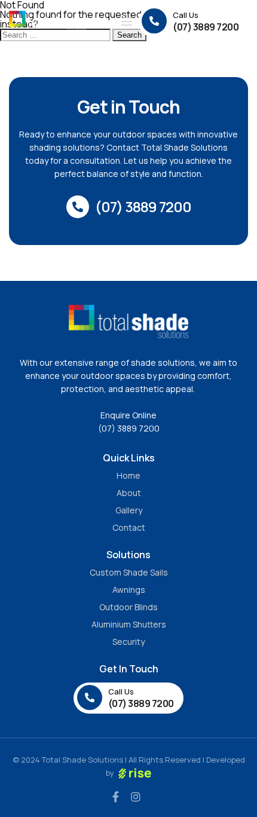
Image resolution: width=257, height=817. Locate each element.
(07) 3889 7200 (129, 428)
